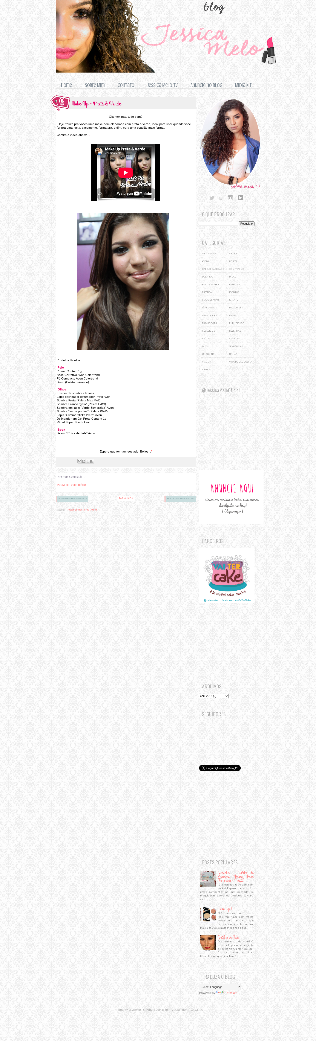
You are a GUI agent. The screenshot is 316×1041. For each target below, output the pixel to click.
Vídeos (206, 369)
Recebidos (208, 330)
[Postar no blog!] (83, 461)
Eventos (234, 292)
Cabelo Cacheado (213, 269)
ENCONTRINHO (210, 284)
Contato (126, 85)
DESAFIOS (207, 276)
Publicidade (236, 323)
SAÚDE (206, 338)
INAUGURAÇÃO (210, 300)
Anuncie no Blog (206, 85)
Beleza (233, 261)
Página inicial (126, 498)
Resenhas (235, 330)
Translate (231, 993)
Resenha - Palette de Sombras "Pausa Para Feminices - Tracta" (235, 876)
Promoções (209, 323)
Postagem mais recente (72, 498)
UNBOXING (208, 354)
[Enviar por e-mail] (79, 461)
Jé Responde (209, 307)
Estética (207, 292)
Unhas (233, 354)
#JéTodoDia (209, 253)
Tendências (236, 346)
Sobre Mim (95, 85)
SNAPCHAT (235, 338)
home (66, 85)
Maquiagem (236, 307)
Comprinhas (236, 269)
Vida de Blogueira (240, 361)
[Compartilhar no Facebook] (92, 461)
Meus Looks (209, 315)
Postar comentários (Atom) (82, 509)
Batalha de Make (228, 937)
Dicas (232, 276)
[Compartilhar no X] (88, 461)
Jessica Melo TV (162, 85)
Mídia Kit (243, 85)
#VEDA (205, 261)
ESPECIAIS (234, 284)
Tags (204, 346)
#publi (233, 253)
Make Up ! (225, 909)
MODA (232, 315)
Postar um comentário (71, 485)
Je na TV (233, 300)
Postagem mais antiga (180, 498)
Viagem (206, 361)
